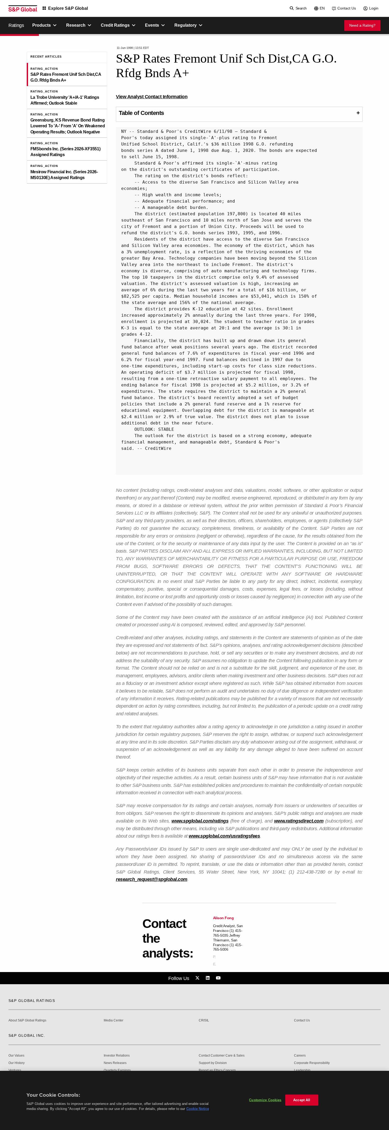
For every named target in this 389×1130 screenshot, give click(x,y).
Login (373, 8)
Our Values (16, 1055)
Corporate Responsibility (312, 1063)
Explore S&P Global (68, 8)
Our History (16, 1063)
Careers (300, 1055)
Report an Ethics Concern (217, 1070)
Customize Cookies (265, 1100)
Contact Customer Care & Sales (222, 1055)
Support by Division (213, 1063)
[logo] (22, 8)
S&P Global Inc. (26, 1035)
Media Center (113, 1020)
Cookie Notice (197, 1109)
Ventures (14, 1070)
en (322, 8)
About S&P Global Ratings (27, 1020)
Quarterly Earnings (117, 1070)
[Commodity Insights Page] (198, 978)
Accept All (301, 1100)
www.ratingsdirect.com (299, 821)
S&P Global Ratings (31, 1000)
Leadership (302, 1070)
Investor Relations (117, 1055)
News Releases (115, 1063)
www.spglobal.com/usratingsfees (224, 836)
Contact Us (346, 8)
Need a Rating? (362, 25)
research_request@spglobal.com (151, 879)
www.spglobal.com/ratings (199, 821)
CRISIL (204, 1020)
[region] (194, 1100)
